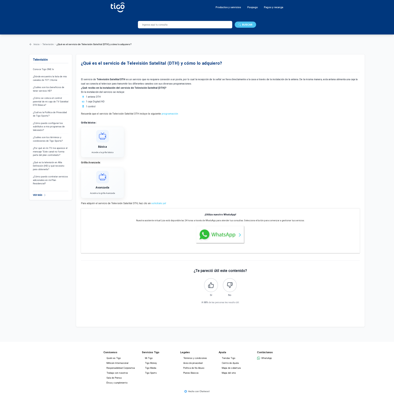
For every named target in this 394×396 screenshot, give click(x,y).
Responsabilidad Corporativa (121, 368)
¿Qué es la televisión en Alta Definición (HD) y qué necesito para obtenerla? (48, 166)
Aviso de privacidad (193, 363)
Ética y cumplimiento (117, 382)
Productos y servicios (228, 7)
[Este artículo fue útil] (211, 285)
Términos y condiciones (195, 358)
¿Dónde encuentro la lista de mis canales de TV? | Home (50, 78)
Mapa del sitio (229, 373)
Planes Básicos (191, 373)
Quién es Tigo (114, 358)
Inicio (37, 44)
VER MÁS (37, 195)
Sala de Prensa (114, 377)
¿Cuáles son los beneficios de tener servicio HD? (48, 89)
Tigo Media (150, 368)
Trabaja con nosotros (117, 373)
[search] (185, 24)
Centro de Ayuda (230, 363)
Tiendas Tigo (228, 358)
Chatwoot (204, 391)
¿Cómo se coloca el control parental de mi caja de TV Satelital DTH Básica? (50, 102)
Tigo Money (151, 363)
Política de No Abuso (193, 368)
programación (170, 113)
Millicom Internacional (117, 363)
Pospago (252, 7)
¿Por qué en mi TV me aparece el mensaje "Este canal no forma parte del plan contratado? (50, 152)
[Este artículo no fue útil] (230, 285)
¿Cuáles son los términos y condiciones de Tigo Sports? (48, 139)
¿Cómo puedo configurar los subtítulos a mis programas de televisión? (49, 126)
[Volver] (30, 44)
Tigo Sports (151, 373)
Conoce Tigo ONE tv (43, 69)
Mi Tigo (149, 358)
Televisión (48, 44)
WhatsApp (266, 358)
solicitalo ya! (158, 203)
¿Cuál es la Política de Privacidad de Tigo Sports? (50, 114)
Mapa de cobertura (231, 368)
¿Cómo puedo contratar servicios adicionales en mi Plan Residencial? (50, 180)
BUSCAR (247, 24)
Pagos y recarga (273, 7)
